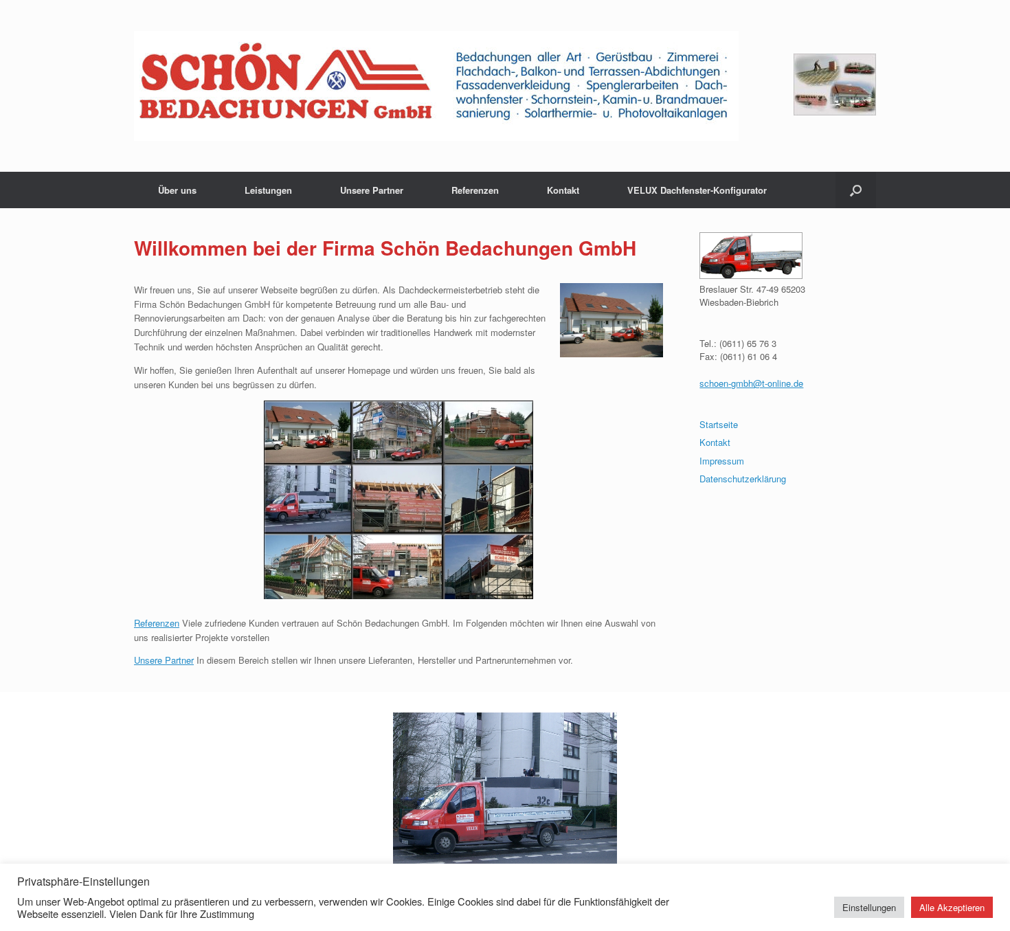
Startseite (718, 424)
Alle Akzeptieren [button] (952, 907)
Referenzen (475, 190)
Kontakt (563, 190)
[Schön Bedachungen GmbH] (436, 86)
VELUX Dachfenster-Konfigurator (697, 190)
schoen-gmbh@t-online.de (751, 383)
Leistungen (268, 190)
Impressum (721, 460)
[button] (855, 190)
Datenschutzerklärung (742, 478)
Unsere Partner (371, 190)
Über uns (177, 190)
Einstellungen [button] (869, 907)
